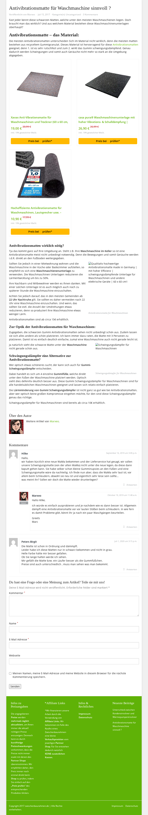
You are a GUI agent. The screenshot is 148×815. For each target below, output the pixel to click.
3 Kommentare (90, 14)
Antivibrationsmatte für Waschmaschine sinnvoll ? (124, 726)
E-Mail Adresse (19, 639)
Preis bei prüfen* (40, 141)
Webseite (14, 655)
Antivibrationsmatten (125, 44)
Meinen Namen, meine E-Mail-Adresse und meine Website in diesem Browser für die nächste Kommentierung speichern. (69, 675)
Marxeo (31, 14)
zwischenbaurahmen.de (37, 805)
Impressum (117, 805)
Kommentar (17, 593)
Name (13, 623)
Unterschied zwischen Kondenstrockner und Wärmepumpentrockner (125, 713)
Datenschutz (131, 805)
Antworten (132, 484)
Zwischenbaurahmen (55, 732)
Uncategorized (73, 14)
